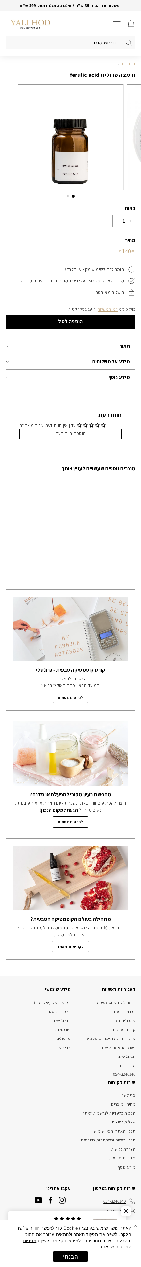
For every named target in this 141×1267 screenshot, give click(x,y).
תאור (124, 346)
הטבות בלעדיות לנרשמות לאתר (109, 1113)
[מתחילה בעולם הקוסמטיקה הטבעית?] (70, 878)
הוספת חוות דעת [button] (70, 433)
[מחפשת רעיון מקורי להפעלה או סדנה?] (70, 753)
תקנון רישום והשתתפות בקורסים (108, 1140)
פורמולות (62, 1029)
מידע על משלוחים (111, 361)
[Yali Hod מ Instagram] (62, 1200)
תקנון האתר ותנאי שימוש (114, 1131)
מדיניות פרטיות (122, 1158)
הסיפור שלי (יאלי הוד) (52, 1002)
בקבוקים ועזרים (122, 1011)
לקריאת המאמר (70, 946)
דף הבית (128, 63)
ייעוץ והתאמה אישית (118, 1047)
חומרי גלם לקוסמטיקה (116, 1002)
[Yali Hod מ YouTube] (38, 1200)
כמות (130, 208)
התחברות (127, 1065)
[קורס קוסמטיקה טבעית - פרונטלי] (70, 629)
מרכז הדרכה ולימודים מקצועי (110, 1038)
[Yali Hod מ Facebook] (50, 1200)
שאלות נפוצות (123, 1122)
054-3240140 (124, 1074)
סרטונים (63, 1038)
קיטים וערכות (124, 1029)
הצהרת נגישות (123, 1149)
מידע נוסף (119, 377)
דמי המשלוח (108, 309)
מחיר (130, 240)
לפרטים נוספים (70, 697)
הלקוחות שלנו (58, 1011)
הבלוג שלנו (126, 1056)
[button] (126, 1211)
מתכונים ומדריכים (120, 1020)
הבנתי (70, 1256)
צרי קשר (63, 1047)
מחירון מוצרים (123, 1104)
